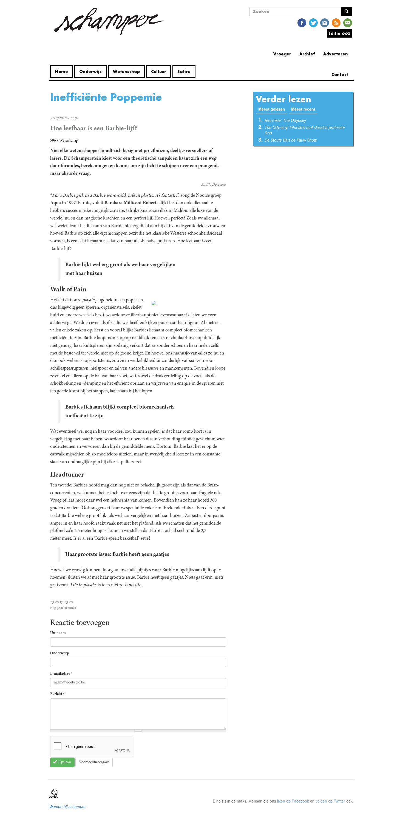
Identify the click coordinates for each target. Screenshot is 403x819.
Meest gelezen (272, 109)
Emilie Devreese (213, 185)
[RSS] (336, 22)
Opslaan (64, 762)
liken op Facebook (293, 801)
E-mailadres (61, 674)
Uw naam (58, 633)
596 (53, 141)
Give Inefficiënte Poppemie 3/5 (61, 602)
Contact (339, 74)
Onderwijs (90, 71)
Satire (184, 71)
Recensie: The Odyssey (285, 120)
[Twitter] (313, 22)
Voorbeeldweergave (94, 762)
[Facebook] (301, 22)
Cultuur (158, 71)
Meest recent (303, 109)
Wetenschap (126, 71)
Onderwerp (59, 653)
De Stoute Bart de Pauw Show (291, 140)
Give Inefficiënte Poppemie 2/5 (57, 602)
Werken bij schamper (67, 806)
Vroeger (282, 54)
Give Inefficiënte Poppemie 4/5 (66, 602)
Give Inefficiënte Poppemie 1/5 (52, 602)
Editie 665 (339, 33)
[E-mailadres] (347, 22)
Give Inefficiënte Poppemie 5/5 (71, 602)
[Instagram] (324, 22)
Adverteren (335, 54)
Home (61, 71)
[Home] (109, 21)
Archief (307, 54)
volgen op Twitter (330, 801)
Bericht (57, 694)
